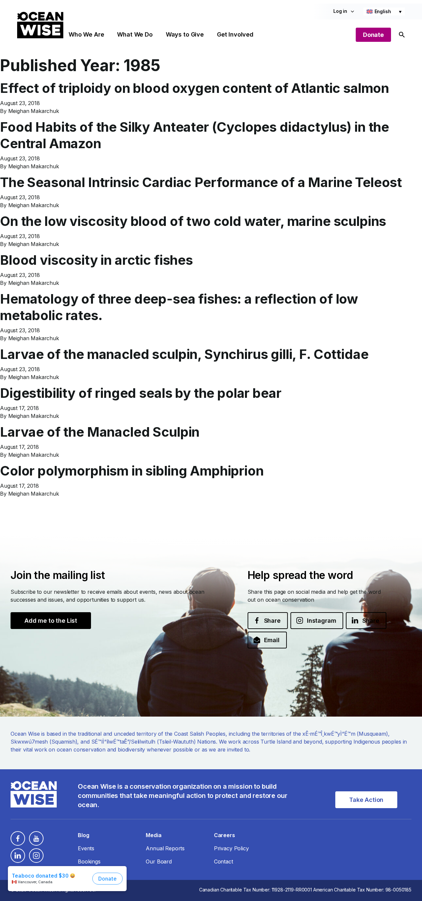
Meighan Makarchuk (33, 111)
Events (86, 848)
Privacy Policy (231, 848)
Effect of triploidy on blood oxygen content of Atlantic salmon (194, 88)
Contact (223, 861)
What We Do (134, 34)
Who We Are (86, 34)
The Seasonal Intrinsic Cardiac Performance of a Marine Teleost (201, 182)
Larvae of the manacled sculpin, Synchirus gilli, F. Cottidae (184, 354)
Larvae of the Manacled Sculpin (99, 432)
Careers (224, 835)
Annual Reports (165, 848)
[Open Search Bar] (402, 34)
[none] (384, 11)
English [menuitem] (383, 11)
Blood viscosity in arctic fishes (96, 260)
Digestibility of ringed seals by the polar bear (140, 393)
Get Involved (235, 34)
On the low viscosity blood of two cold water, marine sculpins (193, 221)
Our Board (159, 861)
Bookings (89, 861)
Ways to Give (185, 34)
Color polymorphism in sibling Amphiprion (132, 471)
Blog (83, 835)
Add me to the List (50, 620)
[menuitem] (384, 11)
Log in (340, 11)
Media (153, 835)
